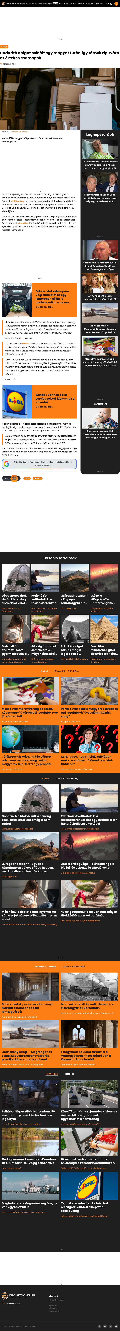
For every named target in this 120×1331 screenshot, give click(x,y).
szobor (14, 1064)
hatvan (27, 1124)
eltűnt (11, 1168)
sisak (10, 608)
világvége (95, 608)
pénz (67, 721)
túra (63, 608)
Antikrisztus (95, 611)
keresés (18, 1168)
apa (74, 608)
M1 (89, 1124)
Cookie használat (54, 1311)
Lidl (62, 1216)
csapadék (40, 1212)
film (26, 721)
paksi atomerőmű (11, 1212)
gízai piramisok (108, 659)
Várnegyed (66, 1064)
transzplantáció (9, 659)
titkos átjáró (79, 1064)
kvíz (3, 721)
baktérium (103, 1216)
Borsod (64, 1013)
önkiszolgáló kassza (83, 1168)
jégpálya (19, 1124)
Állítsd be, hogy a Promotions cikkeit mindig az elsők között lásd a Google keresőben (43, 464)
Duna (4, 1168)
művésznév (87, 769)
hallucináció (37, 611)
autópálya (96, 1124)
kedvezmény (100, 1168)
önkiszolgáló (67, 1168)
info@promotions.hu (12, 1303)
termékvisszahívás (74, 1216)
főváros (17, 769)
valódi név (76, 769)
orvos (39, 608)
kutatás (18, 608)
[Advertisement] (60, 23)
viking (4, 608)
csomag (37, 478)
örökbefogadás (39, 662)
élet (71, 659)
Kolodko (6, 1064)
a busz (25, 343)
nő (25, 659)
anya (4, 662)
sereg (84, 1124)
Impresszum (53, 1305)
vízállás (24, 1212)
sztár (67, 769)
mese (9, 721)
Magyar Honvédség (70, 1124)
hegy (68, 608)
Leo (31, 1064)
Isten (33, 608)
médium (83, 659)
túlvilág (64, 659)
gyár (19, 1016)
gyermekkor (48, 659)
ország (9, 769)
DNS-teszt (36, 659)
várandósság (14, 662)
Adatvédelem (53, 1308)
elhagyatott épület (99, 1013)
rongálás (38, 1064)
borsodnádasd (29, 1016)
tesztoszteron (50, 608)
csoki (86, 1216)
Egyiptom (95, 659)
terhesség (52, 924)
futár (27, 478)
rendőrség (37, 1124)
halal (76, 659)
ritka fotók (95, 662)
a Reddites (22, 223)
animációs (18, 721)
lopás (11, 1124)
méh (20, 659)
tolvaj (4, 1124)
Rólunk (51, 1303)
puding (93, 1216)
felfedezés (7, 611)
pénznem (75, 721)
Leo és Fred (23, 1064)
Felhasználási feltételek (56, 1300)
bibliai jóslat (107, 608)
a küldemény (17, 201)
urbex (86, 1013)
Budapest (90, 1064)
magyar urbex (9, 1016)
